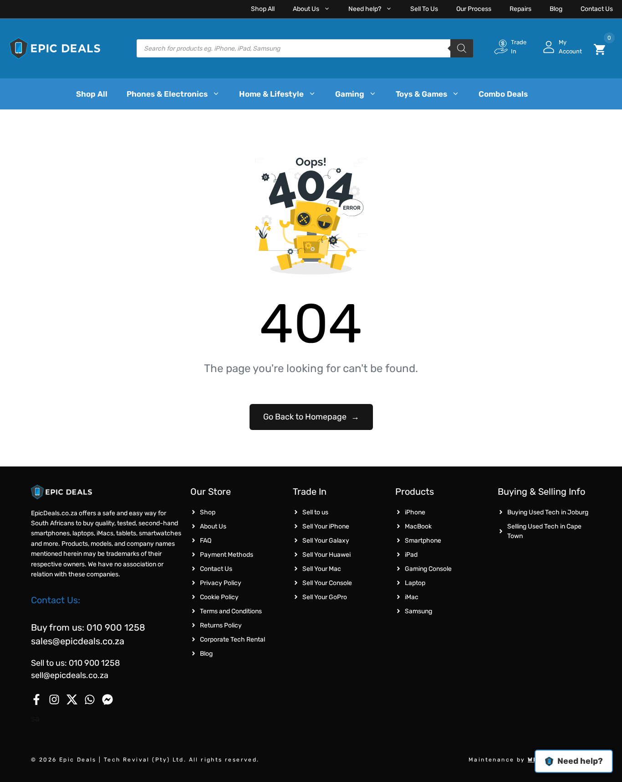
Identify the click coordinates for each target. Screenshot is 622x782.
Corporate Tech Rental (232, 639)
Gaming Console (428, 569)
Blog (556, 9)
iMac (411, 597)
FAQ (205, 540)
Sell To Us (424, 9)
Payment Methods (226, 555)
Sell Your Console (327, 583)
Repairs (520, 9)
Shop (207, 512)
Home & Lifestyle (271, 93)
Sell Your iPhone (325, 526)
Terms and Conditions (231, 611)
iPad (411, 555)
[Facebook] (36, 699)
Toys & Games (421, 93)
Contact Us (597, 9)
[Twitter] (71, 699)
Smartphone (423, 540)
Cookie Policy (219, 597)
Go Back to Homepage (311, 417)
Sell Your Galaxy (325, 540)
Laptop (415, 583)
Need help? (364, 9)
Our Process (473, 9)
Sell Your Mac (321, 569)
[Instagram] (54, 699)
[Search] (461, 48)
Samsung (418, 611)
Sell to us (315, 512)
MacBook (418, 526)
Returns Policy (221, 625)
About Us (306, 9)
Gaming (349, 93)
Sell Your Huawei (326, 555)
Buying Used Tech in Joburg (547, 512)
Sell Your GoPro (324, 597)
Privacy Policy (220, 583)
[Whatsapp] (89, 699)
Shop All (263, 9)
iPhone (415, 512)
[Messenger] (107, 699)
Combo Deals (503, 93)
